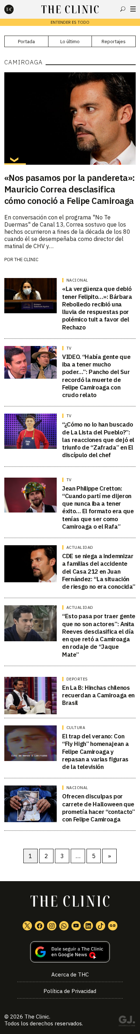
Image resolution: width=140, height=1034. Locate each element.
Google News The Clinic (112, 925)
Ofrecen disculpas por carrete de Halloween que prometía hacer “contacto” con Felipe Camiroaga (98, 807)
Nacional (77, 280)
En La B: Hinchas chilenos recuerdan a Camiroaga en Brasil (98, 695)
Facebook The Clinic (39, 925)
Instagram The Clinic (51, 925)
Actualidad (79, 547)
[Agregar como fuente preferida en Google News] (70, 951)
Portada (26, 41)
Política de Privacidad (69, 991)
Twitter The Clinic (27, 925)
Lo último (70, 41)
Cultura (75, 727)
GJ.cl (127, 1022)
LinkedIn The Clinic (88, 925)
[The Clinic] (15, 9)
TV (69, 348)
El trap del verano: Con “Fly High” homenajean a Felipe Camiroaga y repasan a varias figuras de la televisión (95, 751)
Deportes (77, 679)
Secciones (133, 9)
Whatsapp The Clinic (64, 925)
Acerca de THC (70, 974)
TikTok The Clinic (100, 925)
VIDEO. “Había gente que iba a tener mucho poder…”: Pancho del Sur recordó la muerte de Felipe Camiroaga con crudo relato (96, 376)
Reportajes (114, 41)
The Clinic (26, 259)
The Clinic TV (76, 925)
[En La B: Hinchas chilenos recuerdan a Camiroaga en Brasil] (30, 695)
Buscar (122, 9)
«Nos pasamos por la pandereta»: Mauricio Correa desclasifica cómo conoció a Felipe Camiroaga (69, 189)
